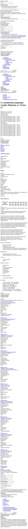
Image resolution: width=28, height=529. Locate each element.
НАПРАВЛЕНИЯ (7, 58)
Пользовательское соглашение (10, 509)
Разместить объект (5, 55)
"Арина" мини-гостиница (6, 434)
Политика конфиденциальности (10, 508)
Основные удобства (5, 145)
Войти (2, 54)
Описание (3, 148)
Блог (4, 502)
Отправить (3, 47)
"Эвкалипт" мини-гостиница (7, 368)
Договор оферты (6, 510)
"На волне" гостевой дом (6, 451)
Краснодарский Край (10, 60)
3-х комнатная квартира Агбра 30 (8, 302)
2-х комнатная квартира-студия (10, 99)
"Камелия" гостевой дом (6, 418)
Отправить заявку (4, 142)
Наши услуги (6, 504)
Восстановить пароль (5, 17)
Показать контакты (4, 141)
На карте (2, 151)
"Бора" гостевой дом (5, 385)
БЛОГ (4, 66)
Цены (2, 147)
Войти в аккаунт (4, 5)
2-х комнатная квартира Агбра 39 (8, 352)
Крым (7, 61)
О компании (6, 501)
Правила (2, 149)
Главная (5, 94)
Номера (2, 146)
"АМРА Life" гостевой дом (7, 335)
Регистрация (7, 54)
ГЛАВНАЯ (5, 57)
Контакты (5, 503)
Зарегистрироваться (5, 32)
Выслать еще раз (4, 24)
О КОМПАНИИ (6, 64)
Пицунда (5, 98)
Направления (6, 500)
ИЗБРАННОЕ (6, 68)
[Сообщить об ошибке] (2, 144)
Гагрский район (6, 97)
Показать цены (4, 317)
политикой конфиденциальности (14, 36)
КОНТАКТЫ (6, 67)
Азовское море (9, 62)
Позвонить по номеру (5, 469)
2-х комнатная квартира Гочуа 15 (8, 319)
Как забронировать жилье (9, 507)
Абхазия (7, 63)
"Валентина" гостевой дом (6, 401)
